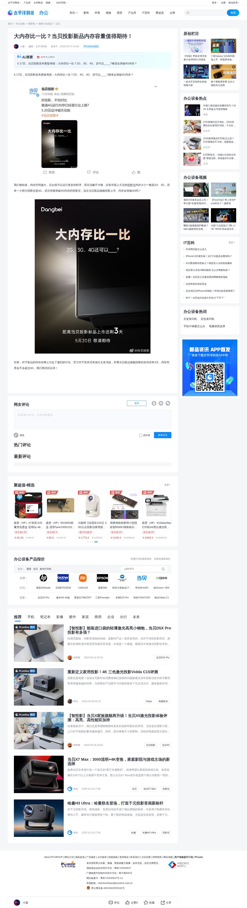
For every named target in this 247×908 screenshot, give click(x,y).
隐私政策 (80, 857)
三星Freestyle (102, 597)
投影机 (31, 23)
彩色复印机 (207, 318)
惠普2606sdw (43, 587)
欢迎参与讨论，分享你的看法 (35, 414)
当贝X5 (166, 745)
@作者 (146, 435)
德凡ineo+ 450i (161, 587)
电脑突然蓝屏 (217, 326)
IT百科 (146, 12)
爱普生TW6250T (82, 597)
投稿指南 (113, 857)
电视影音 (163, 701)
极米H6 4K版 (63, 597)
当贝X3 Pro (43, 597)
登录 (214, 2)
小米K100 (83, 587)
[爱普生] (102, 578)
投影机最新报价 (162, 559)
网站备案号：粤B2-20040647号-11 (104, 878)
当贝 (35, 569)
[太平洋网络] (68, 863)
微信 (168, 403)
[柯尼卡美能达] (122, 578)
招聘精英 (157, 857)
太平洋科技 (21, 12)
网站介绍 (69, 857)
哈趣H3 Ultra (149, 832)
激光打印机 (45, 569)
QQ (154, 403)
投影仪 (131, 184)
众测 (172, 12)
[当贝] (142, 578)
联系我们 (135, 857)
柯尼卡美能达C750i (122, 589)
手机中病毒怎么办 (194, 326)
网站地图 (168, 857)
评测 (97, 12)
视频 (48, 2)
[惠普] (43, 578)
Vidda (149, 701)
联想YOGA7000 (142, 597)
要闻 (86, 12)
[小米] (83, 578)
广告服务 (91, 857)
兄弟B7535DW (63, 587)
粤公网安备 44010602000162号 (108, 888)
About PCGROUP (53, 857)
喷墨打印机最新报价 (141, 559)
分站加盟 (146, 857)
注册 (223, 2)
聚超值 (160, 12)
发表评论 (162, 435)
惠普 (29, 569)
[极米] (161, 578)
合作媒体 (102, 857)
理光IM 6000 (141, 587)
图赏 (119, 12)
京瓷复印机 (190, 318)
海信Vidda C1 (161, 597)
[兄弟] (63, 578)
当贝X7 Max (149, 789)
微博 (161, 403)
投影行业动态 (45, 23)
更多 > (232, 242)
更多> (167, 484)
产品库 (27, 2)
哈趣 (133, 832)
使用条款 (124, 857)
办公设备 (20, 23)
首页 (10, 23)
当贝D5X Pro (163, 657)
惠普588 (102, 587)
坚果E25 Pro (122, 597)
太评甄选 (38, 2)
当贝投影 (150, 745)
